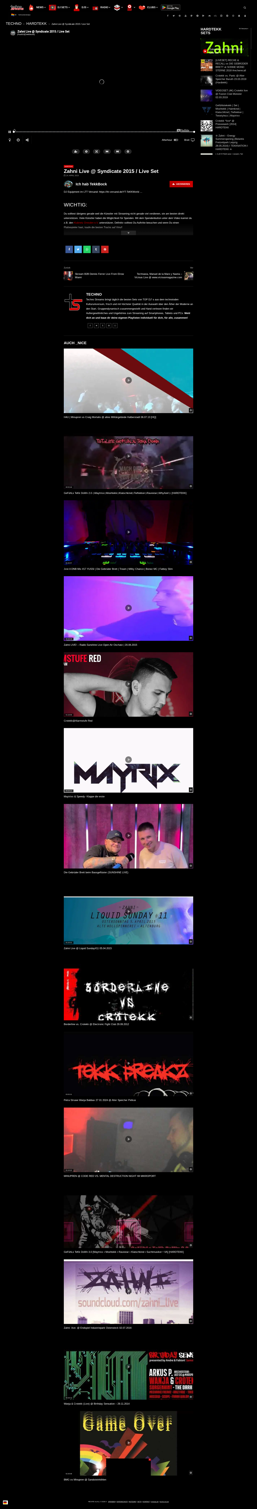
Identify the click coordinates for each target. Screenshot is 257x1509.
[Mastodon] (192, 16)
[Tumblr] (102, 325)
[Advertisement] (128, 1476)
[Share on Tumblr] (96, 249)
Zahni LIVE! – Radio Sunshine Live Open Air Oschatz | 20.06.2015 (100, 644)
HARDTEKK (36, 23)
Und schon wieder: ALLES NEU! (29, 15)
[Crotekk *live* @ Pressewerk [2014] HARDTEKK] (207, 126)
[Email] (115, 325)
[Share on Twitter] (78, 249)
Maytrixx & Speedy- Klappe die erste (84, 796)
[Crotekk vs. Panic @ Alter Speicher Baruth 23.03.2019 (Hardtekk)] (207, 81)
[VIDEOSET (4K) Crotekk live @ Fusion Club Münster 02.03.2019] (207, 95)
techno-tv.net (164, 1501)
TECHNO (13, 23)
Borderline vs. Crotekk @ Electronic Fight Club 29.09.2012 (96, 1024)
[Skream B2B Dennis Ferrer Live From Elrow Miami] (68, 275)
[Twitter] (174, 16)
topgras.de (155, 1501)
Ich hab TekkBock (91, 184)
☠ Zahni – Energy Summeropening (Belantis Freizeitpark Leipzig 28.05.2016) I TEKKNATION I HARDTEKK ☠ (232, 142)
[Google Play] (203, 16)
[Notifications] (239, 16)
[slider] (96, 131)
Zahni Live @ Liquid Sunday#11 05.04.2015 (88, 948)
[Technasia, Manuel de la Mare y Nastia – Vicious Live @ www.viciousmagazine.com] (188, 275)
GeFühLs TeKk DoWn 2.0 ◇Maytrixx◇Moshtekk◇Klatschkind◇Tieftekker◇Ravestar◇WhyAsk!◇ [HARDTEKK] (125, 493)
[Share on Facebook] (69, 249)
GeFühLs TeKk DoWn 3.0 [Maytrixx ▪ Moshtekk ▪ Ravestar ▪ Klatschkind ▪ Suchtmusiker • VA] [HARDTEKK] (124, 1252)
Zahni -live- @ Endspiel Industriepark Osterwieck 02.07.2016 (97, 1327)
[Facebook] (168, 16)
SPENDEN (111, 1501)
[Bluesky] (215, 16)
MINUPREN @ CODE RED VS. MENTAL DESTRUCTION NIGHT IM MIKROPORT (110, 1176)
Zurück (67, 267)
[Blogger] (221, 16)
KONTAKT (146, 1501)
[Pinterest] (180, 16)
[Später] (233, 16)
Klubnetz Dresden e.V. (86, 222)
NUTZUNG (132, 1501)
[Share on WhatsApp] (87, 249)
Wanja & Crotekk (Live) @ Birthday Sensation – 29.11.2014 (97, 1403)
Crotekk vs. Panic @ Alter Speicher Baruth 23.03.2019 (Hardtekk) (231, 79)
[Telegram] (197, 16)
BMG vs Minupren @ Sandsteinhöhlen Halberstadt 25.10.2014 (98, 1479)
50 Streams (243, 28)
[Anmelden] (245, 16)
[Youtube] (186, 16)
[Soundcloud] (209, 16)
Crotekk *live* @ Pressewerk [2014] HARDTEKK (226, 124)
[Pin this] (105, 249)
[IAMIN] (227, 16)
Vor (191, 267)
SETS (139, 1501)
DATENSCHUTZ (122, 1501)
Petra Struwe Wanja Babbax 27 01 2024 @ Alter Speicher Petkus (100, 1100)
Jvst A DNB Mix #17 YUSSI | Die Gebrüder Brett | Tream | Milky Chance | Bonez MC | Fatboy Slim (118, 569)
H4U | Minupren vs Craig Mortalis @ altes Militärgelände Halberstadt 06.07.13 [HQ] (110, 417)
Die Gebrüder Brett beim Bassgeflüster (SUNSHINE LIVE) (96, 872)
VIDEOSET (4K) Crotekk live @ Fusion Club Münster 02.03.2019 (232, 94)
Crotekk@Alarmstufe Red (78, 720)
